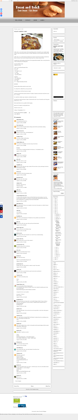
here (20, 65)
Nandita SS (19, 136)
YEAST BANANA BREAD (58, 228)
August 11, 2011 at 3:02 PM (21, 122)
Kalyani (18, 330)
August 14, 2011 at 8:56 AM (21, 350)
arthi (17, 210)
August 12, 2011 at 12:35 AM (22, 208)
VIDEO (54, 364)
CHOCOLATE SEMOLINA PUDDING (57, 244)
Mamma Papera (19, 284)
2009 (56, 259)
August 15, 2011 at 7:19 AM (21, 362)
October (57, 217)
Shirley (18, 153)
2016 (56, 205)
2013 (56, 210)
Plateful (18, 323)
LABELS (42, 20)
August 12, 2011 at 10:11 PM (21, 281)
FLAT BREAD (55, 300)
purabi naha (19, 263)
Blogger (44, 411)
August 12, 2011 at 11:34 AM (22, 261)
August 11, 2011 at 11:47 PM (21, 193)
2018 (56, 202)
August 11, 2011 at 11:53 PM (21, 201)
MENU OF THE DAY (56, 317)
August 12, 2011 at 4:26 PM (21, 267)
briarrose (18, 233)
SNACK (54, 341)
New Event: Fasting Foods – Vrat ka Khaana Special (25, 336)
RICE (54, 334)
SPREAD (54, 345)
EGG (54, 295)
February (57, 254)
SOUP (54, 343)
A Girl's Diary (19, 368)
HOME (35, 20)
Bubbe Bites (19, 203)
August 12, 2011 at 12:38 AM (22, 213)
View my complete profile (57, 188)
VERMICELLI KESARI (60, 142)
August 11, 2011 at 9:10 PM (21, 174)
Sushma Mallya (19, 142)
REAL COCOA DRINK (57, 230)
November (57, 215)
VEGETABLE (55, 362)
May (56, 250)
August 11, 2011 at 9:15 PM (21, 180)
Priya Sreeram (19, 130)
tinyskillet (18, 216)
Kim (17, 221)
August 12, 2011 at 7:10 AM (21, 242)
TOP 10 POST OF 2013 (57, 348)
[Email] (1, 214)
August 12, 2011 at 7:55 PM (21, 272)
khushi (18, 365)
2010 (56, 257)
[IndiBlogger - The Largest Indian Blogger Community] (22, 407)
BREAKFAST (55, 276)
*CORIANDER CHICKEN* (60, 152)
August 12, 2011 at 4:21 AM (21, 230)
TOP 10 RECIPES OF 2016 (58, 360)
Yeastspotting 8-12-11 (21, 110)
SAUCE (54, 336)
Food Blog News (19, 304)
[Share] (1, 15)
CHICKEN (55, 281)
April (56, 251)
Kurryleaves (19, 177)
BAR (54, 266)
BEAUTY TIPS (55, 269)
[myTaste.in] (15, 407)
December (57, 214)
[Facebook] (1, 9)
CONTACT (27, 20)
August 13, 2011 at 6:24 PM (21, 328)
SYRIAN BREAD (58, 232)
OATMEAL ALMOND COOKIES (57, 222)
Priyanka (18, 342)
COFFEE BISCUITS (59, 132)
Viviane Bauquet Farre (21, 195)
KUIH (54, 315)
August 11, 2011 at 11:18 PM (21, 187)
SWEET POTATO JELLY (58, 240)
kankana (18, 308)
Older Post (48, 386)
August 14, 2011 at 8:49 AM (21, 345)
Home (32, 386)
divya (18, 250)
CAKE (54, 278)
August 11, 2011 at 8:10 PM (21, 169)
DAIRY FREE (55, 288)
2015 (56, 207)
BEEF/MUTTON (56, 271)
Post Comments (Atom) (34, 389)
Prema (18, 171)
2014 (56, 208)
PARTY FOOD (55, 324)
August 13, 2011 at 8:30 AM (21, 313)
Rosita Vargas (19, 227)
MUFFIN (54, 320)
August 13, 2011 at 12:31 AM (22, 297)
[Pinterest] (1, 13)
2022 (56, 198)
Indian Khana (19, 119)
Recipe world (19, 238)
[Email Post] (29, 112)
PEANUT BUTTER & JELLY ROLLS (61, 147)
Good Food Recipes (20, 303)
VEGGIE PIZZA (57, 242)
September (57, 218)
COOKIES (55, 285)
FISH (54, 299)
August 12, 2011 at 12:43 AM (22, 219)
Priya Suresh (19, 125)
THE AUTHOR (18, 20)
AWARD (54, 264)
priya (17, 159)
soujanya (18, 183)
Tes (17, 147)
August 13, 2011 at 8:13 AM (21, 306)
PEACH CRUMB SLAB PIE (60, 121)
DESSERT (55, 290)
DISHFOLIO (55, 292)
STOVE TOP (55, 346)
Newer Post (16, 386)
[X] (1, 208)
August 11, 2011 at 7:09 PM (21, 156)
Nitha (18, 189)
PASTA (54, 326)
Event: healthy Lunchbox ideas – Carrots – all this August (26, 338)
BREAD (18, 113)
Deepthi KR (19, 299)
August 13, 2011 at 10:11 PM (21, 339)
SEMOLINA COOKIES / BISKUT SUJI (58, 225)
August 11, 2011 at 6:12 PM (21, 151)
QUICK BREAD (55, 331)
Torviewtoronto (19, 244)
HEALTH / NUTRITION (57, 310)
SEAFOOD (55, 338)
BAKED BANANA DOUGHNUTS (60, 162)
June (56, 248)
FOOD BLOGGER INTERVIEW (58, 302)
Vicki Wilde (19, 347)
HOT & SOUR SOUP (57, 238)
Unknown (18, 275)
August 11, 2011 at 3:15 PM (21, 134)
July (56, 247)
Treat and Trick (57, 180)
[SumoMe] (1, 216)
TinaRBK (18, 164)
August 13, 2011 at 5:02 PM (21, 321)
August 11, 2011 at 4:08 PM (21, 139)
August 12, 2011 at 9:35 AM (21, 247)
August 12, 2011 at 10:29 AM (22, 253)
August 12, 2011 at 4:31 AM (21, 236)
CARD (54, 280)
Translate (61, 41)
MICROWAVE (55, 319)
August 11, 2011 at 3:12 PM (21, 128)
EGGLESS (55, 297)
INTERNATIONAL (56, 312)
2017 (56, 204)
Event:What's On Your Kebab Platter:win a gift (23, 371)
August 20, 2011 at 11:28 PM (21, 378)
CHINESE (55, 283)
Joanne (18, 269)
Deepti (18, 255)
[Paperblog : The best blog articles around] (24, 396)
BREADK (54, 274)
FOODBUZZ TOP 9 (56, 305)
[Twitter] (1, 11)
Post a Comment (18, 381)
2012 (56, 211)
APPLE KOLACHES (60, 157)
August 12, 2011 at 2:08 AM (21, 224)
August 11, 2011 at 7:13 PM (21, 162)
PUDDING (55, 329)
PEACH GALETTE (58, 233)
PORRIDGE (55, 327)
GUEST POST (55, 308)
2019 (56, 201)
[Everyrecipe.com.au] (17, 396)
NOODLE (55, 322)
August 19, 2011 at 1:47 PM (21, 372)
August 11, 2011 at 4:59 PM (21, 145)
